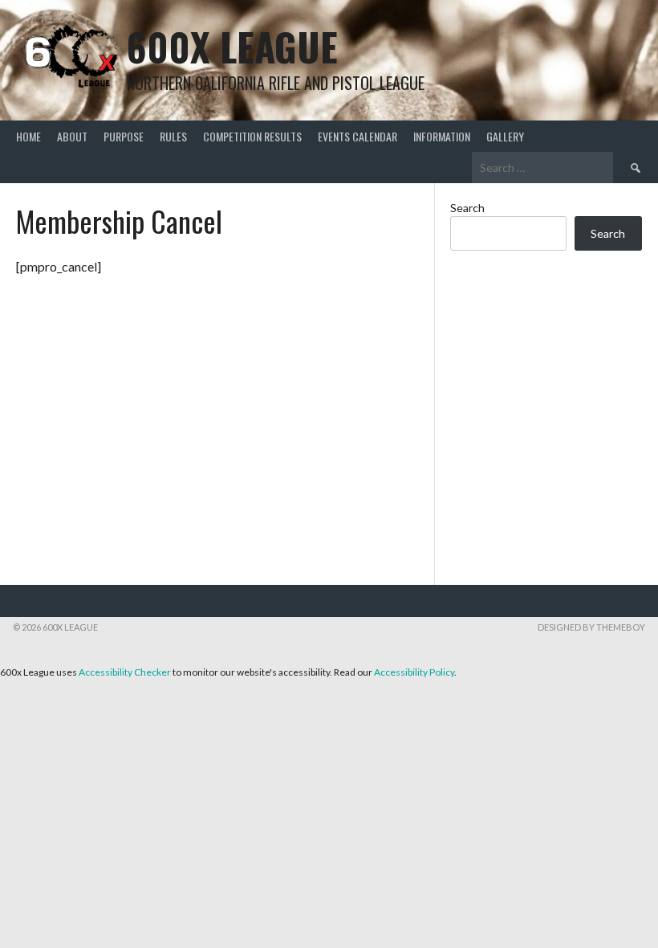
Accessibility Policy (414, 672)
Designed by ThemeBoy (591, 627)
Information (441, 136)
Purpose (124, 136)
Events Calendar (357, 136)
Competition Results (252, 136)
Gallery (505, 136)
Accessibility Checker (125, 672)
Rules (173, 136)
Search (467, 208)
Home (28, 136)
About (72, 136)
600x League (232, 46)
